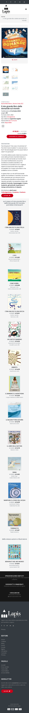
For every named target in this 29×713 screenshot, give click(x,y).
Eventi (3, 645)
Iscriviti (6, 691)
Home (3, 17)
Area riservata (14, 704)
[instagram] (11, 2)
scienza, (15, 192)
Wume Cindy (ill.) (18, 104)
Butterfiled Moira (6, 104)
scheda (6, 195)
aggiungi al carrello (16, 136)
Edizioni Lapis (17, 706)
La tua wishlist (5, 673)
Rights (3, 649)
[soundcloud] (20, 2)
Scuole (3, 647)
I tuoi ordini (4, 669)
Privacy (3, 629)
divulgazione (11, 117)
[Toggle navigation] (26, 9)
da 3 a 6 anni (13, 121)
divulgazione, (6, 192)
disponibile (8, 123)
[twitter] (15, 2)
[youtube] (24, 2)
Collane (3, 641)
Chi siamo (4, 651)
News (2, 643)
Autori (3, 639)
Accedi (3, 665)
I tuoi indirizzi (5, 671)
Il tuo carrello (5, 667)
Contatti (3, 653)
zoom (15, 60)
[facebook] (6, 2)
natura (22, 192)
